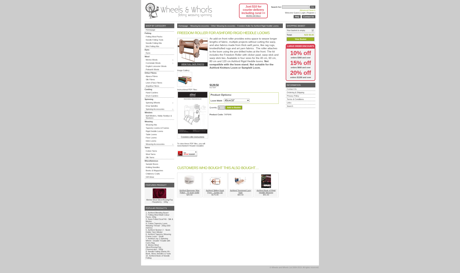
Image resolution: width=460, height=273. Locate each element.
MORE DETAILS (253, 16)
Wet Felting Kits (152, 46)
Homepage (150, 30)
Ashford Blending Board (158, 213)
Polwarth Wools (152, 69)
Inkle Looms (151, 141)
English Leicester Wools (156, 66)
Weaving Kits (151, 125)
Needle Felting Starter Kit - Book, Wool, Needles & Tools (158, 252)
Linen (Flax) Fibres (154, 83)
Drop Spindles (152, 106)
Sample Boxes (152, 164)
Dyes (148, 53)
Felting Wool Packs (154, 37)
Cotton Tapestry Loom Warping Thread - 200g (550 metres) (158, 225)
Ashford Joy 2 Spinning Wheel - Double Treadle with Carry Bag (158, 240)
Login (303, 13)
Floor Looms (151, 138)
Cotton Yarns (151, 151)
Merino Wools (152, 60)
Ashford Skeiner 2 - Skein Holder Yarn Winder (158, 231)
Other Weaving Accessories (223, 26)
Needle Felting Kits (154, 43)
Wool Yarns (151, 154)
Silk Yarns (150, 157)
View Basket (300, 39)
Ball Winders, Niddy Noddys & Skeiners (159, 117)
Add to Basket (234, 108)
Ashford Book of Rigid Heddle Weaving (266, 191)
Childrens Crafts (153, 174)
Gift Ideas (150, 177)
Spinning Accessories (155, 109)
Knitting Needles (153, 167)
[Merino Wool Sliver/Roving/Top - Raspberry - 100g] (159, 198)
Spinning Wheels (153, 103)
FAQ (297, 17)
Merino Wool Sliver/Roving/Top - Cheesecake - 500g (154, 247)
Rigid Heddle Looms (154, 131)
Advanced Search (307, 10)
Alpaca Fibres (152, 76)
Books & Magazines (154, 170)
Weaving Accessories (155, 144)
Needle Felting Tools (154, 40)
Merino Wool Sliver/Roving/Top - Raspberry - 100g (159, 201)
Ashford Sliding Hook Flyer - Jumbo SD (215, 191)
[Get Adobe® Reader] (187, 153)
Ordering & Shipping (295, 92)
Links (289, 103)
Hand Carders (152, 93)
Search (290, 106)
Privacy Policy (293, 96)
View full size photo (192, 64)
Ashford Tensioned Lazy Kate (240, 191)
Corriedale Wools (153, 63)
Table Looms (151, 134)
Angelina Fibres (152, 86)
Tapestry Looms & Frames (157, 128)
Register (310, 13)
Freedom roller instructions (192, 137)
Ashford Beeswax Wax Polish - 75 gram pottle (189, 191)
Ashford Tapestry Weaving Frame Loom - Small (158, 235)
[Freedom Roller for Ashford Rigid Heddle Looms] (193, 50)
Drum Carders (152, 96)
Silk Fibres (150, 79)
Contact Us (308, 17)
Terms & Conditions (295, 99)
